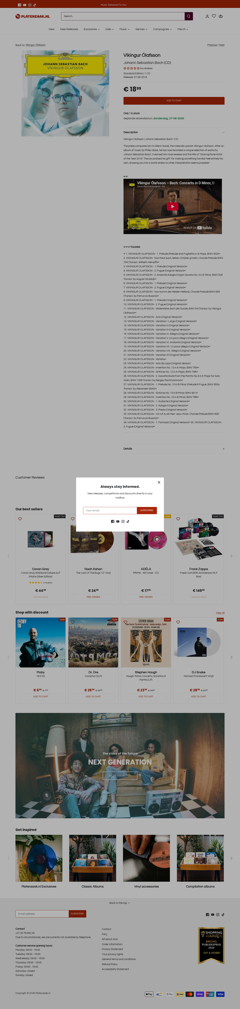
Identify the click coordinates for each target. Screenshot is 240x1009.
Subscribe (146, 510)
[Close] (159, 482)
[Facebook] (112, 521)
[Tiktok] (128, 521)
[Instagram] (122, 521)
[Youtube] (117, 521)
